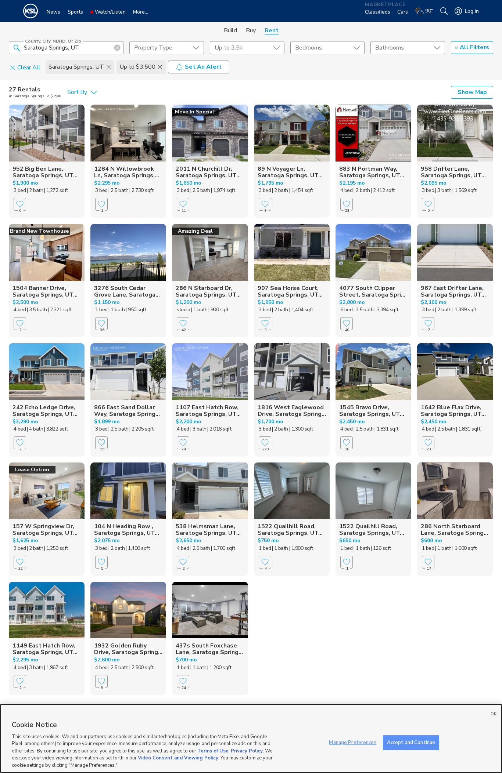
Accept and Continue (411, 742)
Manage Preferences (352, 742)
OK (493, 714)
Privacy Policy (247, 751)
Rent (272, 30)
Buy (251, 30)
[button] (16, 47)
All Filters (474, 47)
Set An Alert (203, 67)
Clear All (28, 67)
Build (230, 30)
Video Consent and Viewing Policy (178, 758)
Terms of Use (213, 751)
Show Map (472, 92)
